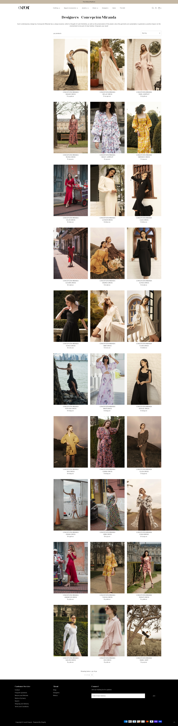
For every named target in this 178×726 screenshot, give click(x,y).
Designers (56, 692)
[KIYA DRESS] (107, 630)
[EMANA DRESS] (70, 505)
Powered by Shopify (39, 722)
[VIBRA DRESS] (107, 505)
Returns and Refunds (21, 695)
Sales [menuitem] (114, 8)
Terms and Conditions (22, 706)
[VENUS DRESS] (70, 316)
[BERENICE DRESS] (144, 127)
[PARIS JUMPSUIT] (144, 64)
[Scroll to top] (174, 722)
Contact (17, 690)
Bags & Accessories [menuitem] (70, 8)
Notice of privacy (20, 698)
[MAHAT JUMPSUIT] (107, 127)
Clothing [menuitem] (56, 8)
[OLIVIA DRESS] (144, 442)
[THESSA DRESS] (107, 567)
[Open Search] (153, 8)
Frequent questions (21, 692)
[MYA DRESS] (70, 442)
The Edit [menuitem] (122, 8)
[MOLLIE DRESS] (107, 64)
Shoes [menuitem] (95, 8)
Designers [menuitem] (105, 8)
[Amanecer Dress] (70, 567)
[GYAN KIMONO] (144, 505)
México (55, 695)
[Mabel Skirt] (144, 630)
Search (17, 701)
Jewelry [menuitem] (84, 8)
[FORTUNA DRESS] (70, 379)
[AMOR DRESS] (107, 379)
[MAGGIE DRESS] (70, 64)
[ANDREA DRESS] (107, 253)
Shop (54, 690)
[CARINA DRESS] (107, 442)
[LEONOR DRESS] (107, 190)
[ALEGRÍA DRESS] (70, 253)
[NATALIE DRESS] (144, 379)
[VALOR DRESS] (70, 190)
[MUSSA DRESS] (70, 127)
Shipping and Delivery (22, 704)
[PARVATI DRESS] (144, 567)
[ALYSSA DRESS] (144, 253)
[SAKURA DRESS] (70, 630)
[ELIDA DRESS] (144, 190)
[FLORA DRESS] (144, 316)
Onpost (29, 722)
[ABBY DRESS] (107, 316)
